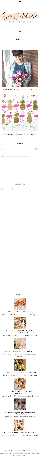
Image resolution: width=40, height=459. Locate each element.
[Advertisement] (20, 270)
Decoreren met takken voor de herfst (20, 312)
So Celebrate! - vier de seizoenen (20, 17)
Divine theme (21, 450)
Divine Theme (18, 453)
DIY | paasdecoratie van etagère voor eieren (20, 372)
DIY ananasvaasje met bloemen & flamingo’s (20, 90)
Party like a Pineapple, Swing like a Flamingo (20, 134)
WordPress (17, 456)
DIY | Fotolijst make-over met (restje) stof (20, 351)
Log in (24, 456)
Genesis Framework (32, 453)
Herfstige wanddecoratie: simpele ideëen (20, 433)
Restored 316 (32, 450)
